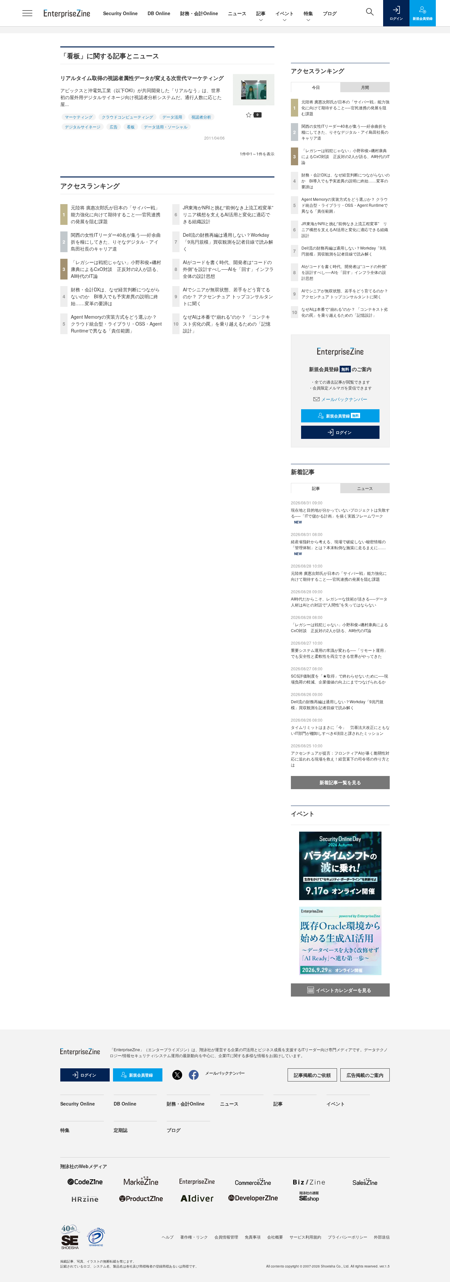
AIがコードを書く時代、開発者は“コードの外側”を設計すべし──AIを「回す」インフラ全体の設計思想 (228, 269)
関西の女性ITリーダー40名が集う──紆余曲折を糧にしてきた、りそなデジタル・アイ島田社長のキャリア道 (116, 241)
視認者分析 (201, 117)
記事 (261, 13)
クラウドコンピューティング (127, 117)
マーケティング (79, 117)
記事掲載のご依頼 (312, 1075)
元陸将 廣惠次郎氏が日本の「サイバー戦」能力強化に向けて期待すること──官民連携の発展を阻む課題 (115, 214)
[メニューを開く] (27, 13)
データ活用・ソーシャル (165, 126)
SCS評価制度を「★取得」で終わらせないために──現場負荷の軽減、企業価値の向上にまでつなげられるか (339, 678)
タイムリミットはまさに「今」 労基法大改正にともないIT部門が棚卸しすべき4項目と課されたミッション (340, 730)
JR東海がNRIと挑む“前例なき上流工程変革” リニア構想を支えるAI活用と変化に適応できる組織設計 (230, 214)
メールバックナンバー (344, 399)
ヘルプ (168, 1237)
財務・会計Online (199, 13)
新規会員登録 (342, 416)
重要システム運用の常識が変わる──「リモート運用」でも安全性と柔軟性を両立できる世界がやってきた (339, 653)
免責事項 (253, 1237)
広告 (114, 126)
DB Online (159, 13)
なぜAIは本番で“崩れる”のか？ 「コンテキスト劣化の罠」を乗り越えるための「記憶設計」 (226, 323)
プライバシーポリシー (347, 1237)
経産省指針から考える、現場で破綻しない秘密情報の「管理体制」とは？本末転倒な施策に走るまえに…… (338, 544)
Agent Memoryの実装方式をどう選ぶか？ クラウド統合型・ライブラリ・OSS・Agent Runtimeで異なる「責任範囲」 (116, 323)
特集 (308, 13)
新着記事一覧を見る (340, 782)
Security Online (120, 13)
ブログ (330, 13)
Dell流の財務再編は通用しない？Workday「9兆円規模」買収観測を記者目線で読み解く (228, 241)
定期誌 (120, 1130)
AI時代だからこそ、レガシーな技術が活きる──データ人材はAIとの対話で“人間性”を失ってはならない (339, 601)
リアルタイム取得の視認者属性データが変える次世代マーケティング (142, 78)
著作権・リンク (194, 1237)
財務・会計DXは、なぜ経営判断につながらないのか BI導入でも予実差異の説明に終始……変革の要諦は (115, 296)
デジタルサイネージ (82, 126)
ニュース (237, 13)
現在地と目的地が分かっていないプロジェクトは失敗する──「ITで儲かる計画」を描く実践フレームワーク (340, 513)
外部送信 (382, 1237)
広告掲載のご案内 (365, 1075)
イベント (284, 13)
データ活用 (172, 117)
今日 (316, 87)
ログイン (344, 432)
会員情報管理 (226, 1237)
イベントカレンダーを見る (343, 990)
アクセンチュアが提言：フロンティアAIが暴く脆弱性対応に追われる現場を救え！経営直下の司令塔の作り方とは (340, 758)
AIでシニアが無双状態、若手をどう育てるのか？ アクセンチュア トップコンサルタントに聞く (228, 296)
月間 (365, 87)
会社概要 (275, 1237)
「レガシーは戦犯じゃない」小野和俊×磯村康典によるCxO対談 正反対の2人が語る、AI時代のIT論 (116, 269)
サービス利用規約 (305, 1237)
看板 (131, 126)
